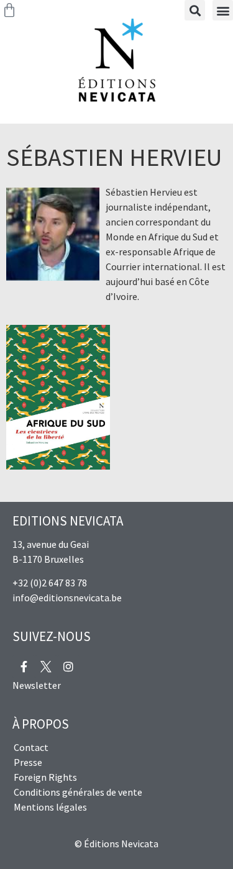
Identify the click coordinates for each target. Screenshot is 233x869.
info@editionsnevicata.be (67, 597)
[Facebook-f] (23, 666)
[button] (222, 10)
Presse (28, 762)
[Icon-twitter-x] (46, 666)
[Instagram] (68, 666)
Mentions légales (50, 807)
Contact (31, 747)
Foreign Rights (45, 777)
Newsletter (36, 685)
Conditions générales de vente (78, 792)
